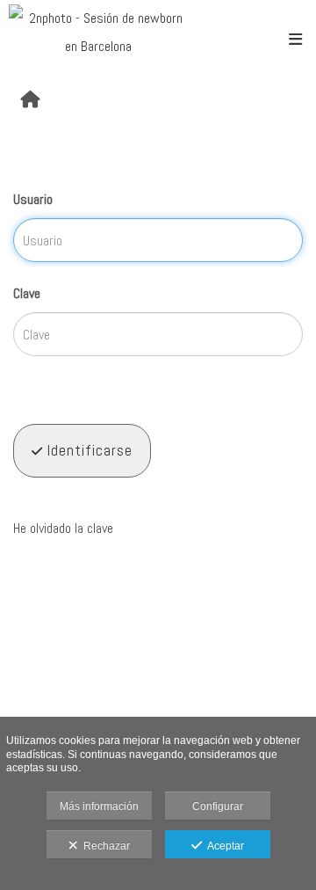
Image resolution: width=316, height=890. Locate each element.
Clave (26, 293)
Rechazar (104, 846)
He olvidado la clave (63, 528)
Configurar (217, 806)
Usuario (33, 199)
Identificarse (88, 450)
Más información (99, 806)
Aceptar (223, 846)
